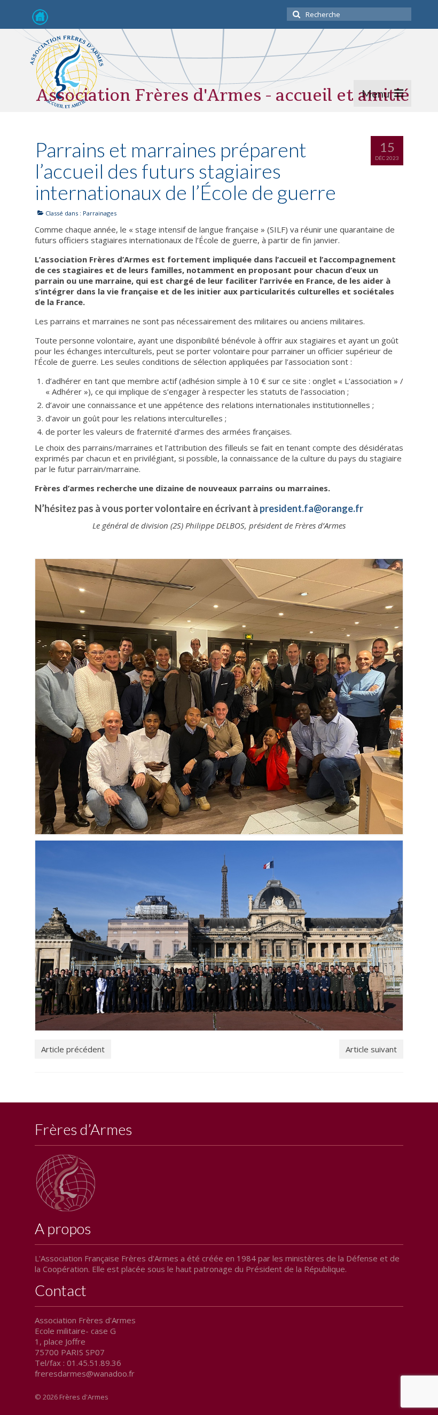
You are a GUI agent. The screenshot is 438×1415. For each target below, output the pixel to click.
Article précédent (73, 1049)
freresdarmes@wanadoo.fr (85, 1373)
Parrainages (99, 213)
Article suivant (371, 1049)
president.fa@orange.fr (311, 508)
